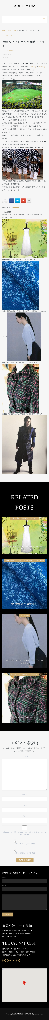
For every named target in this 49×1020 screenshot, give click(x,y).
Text (3, 893)
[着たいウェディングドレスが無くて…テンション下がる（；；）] (24, 238)
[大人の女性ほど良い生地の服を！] (20, 285)
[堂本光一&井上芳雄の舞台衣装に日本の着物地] (24, 444)
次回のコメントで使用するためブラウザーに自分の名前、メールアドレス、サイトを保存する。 (24, 833)
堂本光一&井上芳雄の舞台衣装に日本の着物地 (17, 414)
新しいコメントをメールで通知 (25, 844)
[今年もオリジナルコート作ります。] (20, 388)
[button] (24, 983)
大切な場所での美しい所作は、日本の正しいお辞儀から (20, 311)
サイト (24, 816)
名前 (24, 794)
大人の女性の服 (39, 560)
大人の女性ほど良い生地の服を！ (13, 260)
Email (4, 885)
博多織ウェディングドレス (30, 518)
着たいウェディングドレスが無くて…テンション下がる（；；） (23, 214)
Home (4, 30)
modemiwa (11, 50)
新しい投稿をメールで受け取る (25, 853)
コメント (24, 756)
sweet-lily (42, 67)
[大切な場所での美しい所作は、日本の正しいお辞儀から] (24, 337)
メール (24, 805)
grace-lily (33, 67)
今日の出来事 (12, 30)
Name (4, 877)
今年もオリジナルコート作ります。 (14, 362)
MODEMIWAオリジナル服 (13, 560)
